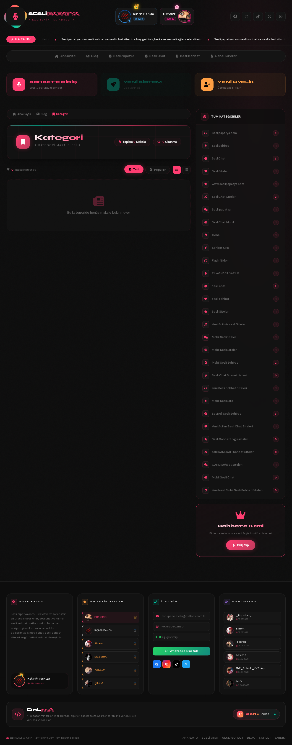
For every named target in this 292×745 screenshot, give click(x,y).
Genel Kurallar (226, 56)
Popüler (160, 170)
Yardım (280, 737)
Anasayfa (68, 56)
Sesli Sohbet (190, 56)
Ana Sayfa (24, 114)
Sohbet (265, 737)
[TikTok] (258, 16)
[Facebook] (235, 16)
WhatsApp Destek (183, 651)
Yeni (136, 169)
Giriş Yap (243, 545)
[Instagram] (246, 16)
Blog (94, 56)
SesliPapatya (123, 56)
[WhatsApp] (281, 16)
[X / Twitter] (269, 16)
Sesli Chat (157, 56)
